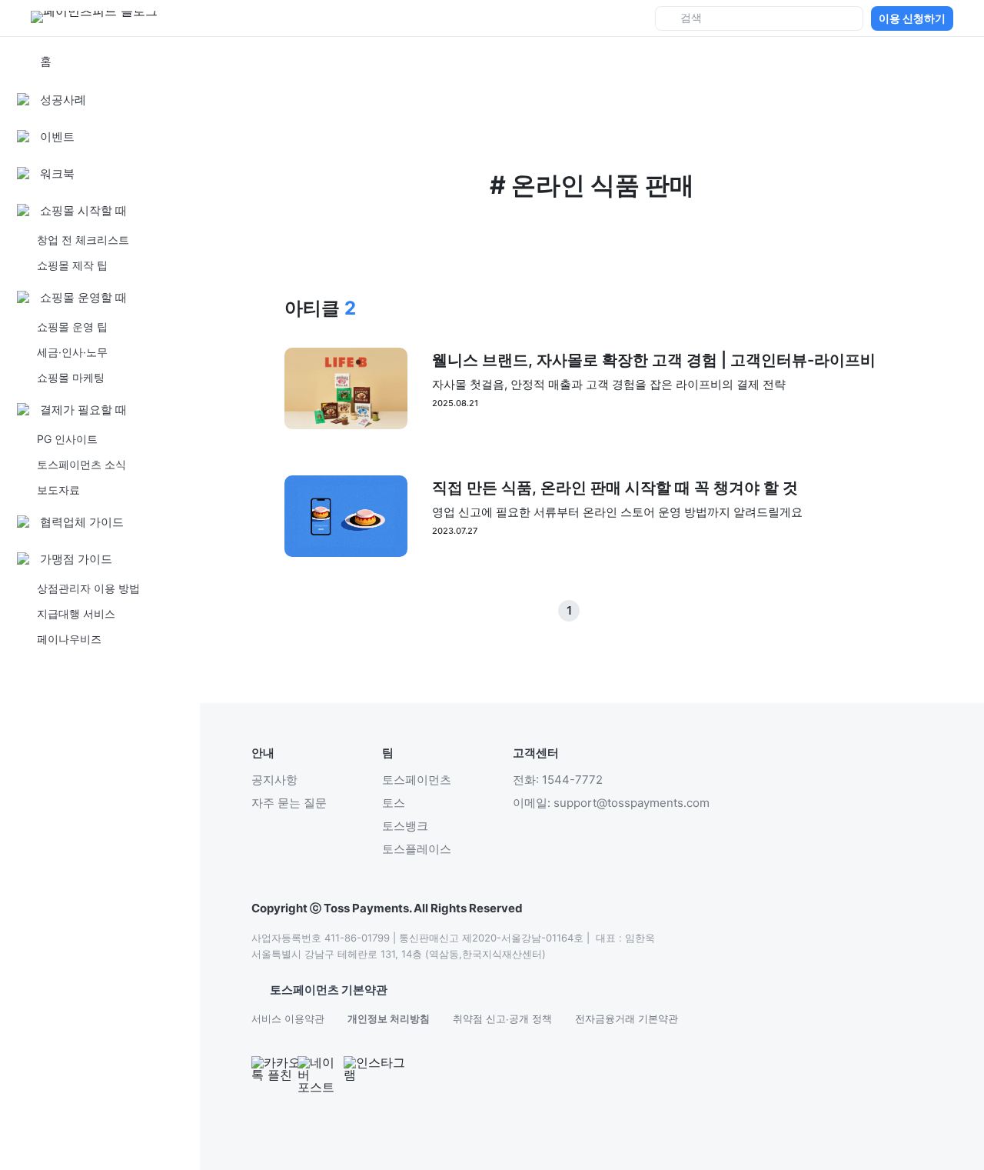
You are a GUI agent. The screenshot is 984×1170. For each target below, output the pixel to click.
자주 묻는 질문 (289, 802)
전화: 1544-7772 (558, 779)
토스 (393, 802)
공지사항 (274, 779)
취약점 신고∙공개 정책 (502, 1018)
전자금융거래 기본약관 (626, 1018)
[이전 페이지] (592, 611)
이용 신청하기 (912, 18)
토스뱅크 (405, 825)
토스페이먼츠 (416, 779)
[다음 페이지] (615, 611)
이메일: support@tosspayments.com (611, 802)
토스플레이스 (416, 849)
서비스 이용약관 (287, 1018)
